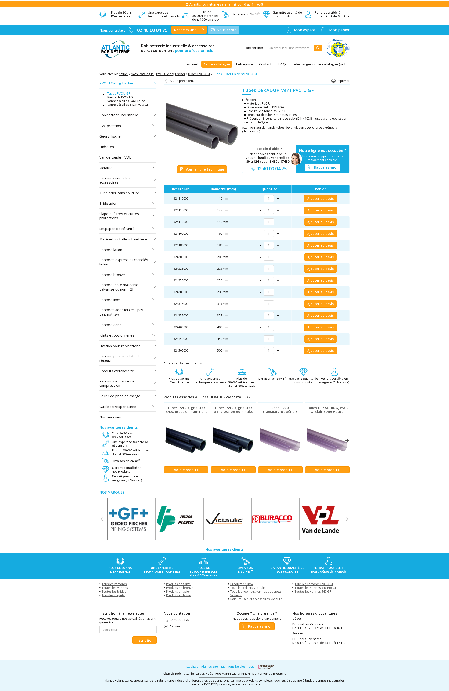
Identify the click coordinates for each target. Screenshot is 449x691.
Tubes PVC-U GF (199, 74)
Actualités (191, 666)
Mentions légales (233, 666)
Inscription (144, 640)
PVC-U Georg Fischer (170, 74)
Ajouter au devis (320, 198)
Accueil (123, 74)
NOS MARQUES (111, 492)
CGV (252, 666)
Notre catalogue (142, 74)
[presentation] (166, 441)
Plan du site (209, 666)
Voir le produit (186, 469)
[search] (290, 48)
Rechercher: (255, 48)
